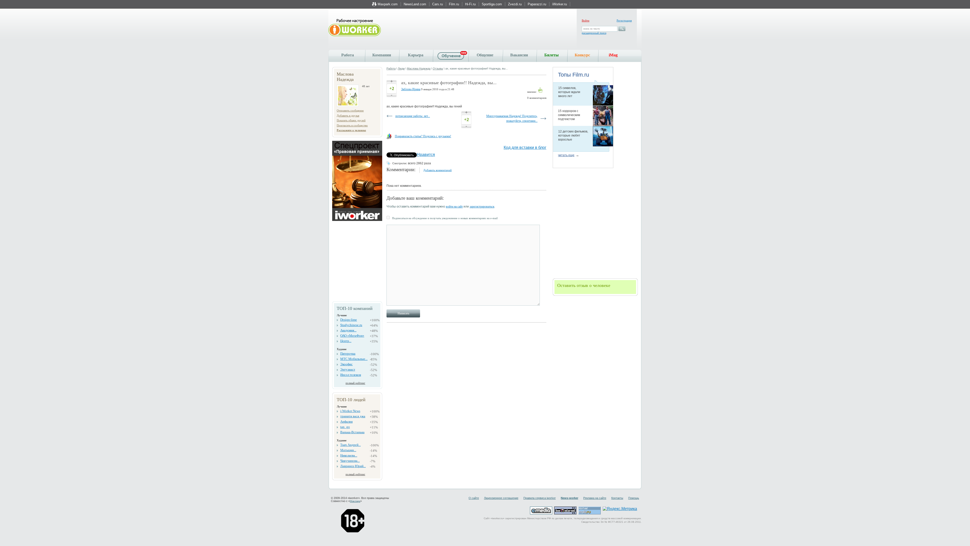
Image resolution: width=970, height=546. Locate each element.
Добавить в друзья (348, 115)
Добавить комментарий (437, 170)
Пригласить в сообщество (352, 125)
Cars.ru (437, 4)
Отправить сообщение (350, 110)
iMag (613, 55)
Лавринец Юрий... (353, 466)
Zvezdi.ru (515, 4)
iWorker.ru (559, 4)
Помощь (633, 497)
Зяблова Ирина (410, 89)
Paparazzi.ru (537, 4)
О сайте (474, 497)
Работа (347, 55)
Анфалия (346, 421)
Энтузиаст (347, 369)
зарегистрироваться (482, 206)
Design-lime (348, 320)
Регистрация (624, 20)
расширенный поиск (594, 33)
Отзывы (438, 68)
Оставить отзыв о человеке (583, 285)
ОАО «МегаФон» (352, 335)
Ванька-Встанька (352, 432)
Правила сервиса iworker (539, 497)
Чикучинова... (350, 461)
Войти (585, 20)
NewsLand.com (415, 4)
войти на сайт (454, 206)
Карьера (415, 55)
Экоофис (346, 364)
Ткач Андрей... (350, 445)
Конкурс (582, 55)
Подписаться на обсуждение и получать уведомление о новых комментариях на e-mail (445, 218)
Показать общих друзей (351, 120)
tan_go (345, 427)
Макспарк (355, 501)
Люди (401, 68)
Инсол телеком (350, 375)
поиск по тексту (591, 28)
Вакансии (519, 55)
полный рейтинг (355, 382)
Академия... (348, 330)
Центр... (345, 341)
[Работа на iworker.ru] (354, 28)
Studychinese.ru (351, 325)
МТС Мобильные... (354, 359)
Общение (485, 55)
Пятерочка (347, 353)
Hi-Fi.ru (470, 4)
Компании (381, 55)
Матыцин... (348, 450)
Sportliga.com (492, 4)
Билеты (551, 55)
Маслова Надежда (418, 68)
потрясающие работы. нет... (412, 116)
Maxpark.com (388, 4)
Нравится (426, 154)
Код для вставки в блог (525, 147)
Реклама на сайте (594, 497)
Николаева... (348, 455)
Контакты (617, 497)
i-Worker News (350, 411)
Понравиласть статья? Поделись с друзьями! (423, 136)
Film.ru (454, 4)
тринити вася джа (352, 416)
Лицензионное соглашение (501, 497)
